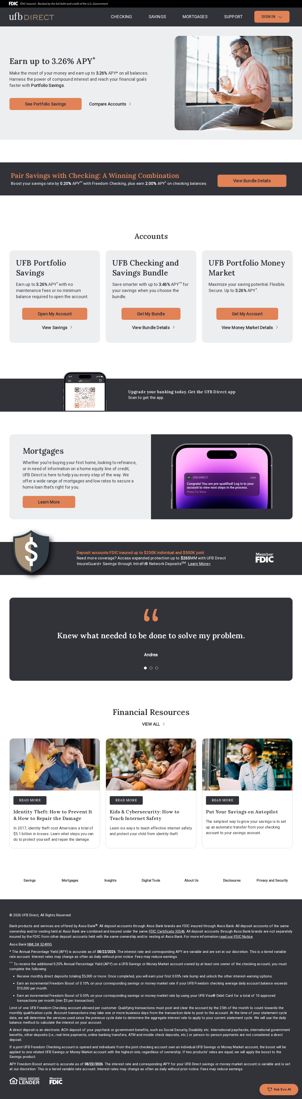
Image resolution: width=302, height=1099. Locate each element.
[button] (271, 17)
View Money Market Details (247, 327)
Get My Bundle (151, 313)
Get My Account (247, 313)
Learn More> (199, 563)
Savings (30, 880)
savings (157, 16)
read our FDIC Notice (236, 936)
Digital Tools (151, 880)
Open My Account (55, 313)
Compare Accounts (107, 103)
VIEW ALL (151, 724)
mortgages (195, 16)
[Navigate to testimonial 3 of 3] (156, 668)
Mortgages (70, 880)
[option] (151, 644)
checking (121, 16)
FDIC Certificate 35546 (167, 931)
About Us (192, 880)
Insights (111, 880)
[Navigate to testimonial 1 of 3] (145, 668)
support (233, 16)
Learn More (49, 501)
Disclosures (232, 880)
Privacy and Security (272, 880)
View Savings (54, 327)
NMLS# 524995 (39, 944)
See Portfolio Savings (45, 103)
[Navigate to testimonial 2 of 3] (151, 668)
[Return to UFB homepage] (31, 19)
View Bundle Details (252, 180)
